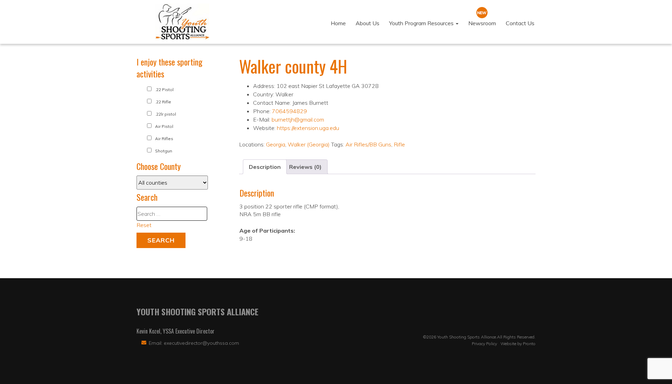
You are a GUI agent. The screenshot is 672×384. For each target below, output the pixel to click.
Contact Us (520, 23)
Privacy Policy (484, 343)
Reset (144, 224)
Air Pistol (164, 126)
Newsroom (482, 23)
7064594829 (289, 111)
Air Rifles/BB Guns (368, 144)
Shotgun (163, 150)
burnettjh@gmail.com (298, 119)
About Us (367, 23)
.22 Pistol (164, 89)
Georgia (275, 144)
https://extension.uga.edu (308, 127)
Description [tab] (265, 166)
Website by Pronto (518, 343)
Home (338, 23)
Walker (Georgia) (309, 144)
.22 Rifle (163, 101)
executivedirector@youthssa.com (201, 343)
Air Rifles (164, 138)
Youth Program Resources (422, 23)
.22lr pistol (165, 114)
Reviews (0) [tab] (305, 166)
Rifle (399, 144)
